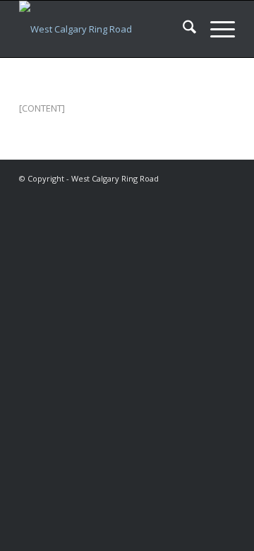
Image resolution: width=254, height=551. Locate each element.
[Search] (182, 29)
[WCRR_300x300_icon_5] (105, 29)
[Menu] (215, 29)
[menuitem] (182, 29)
